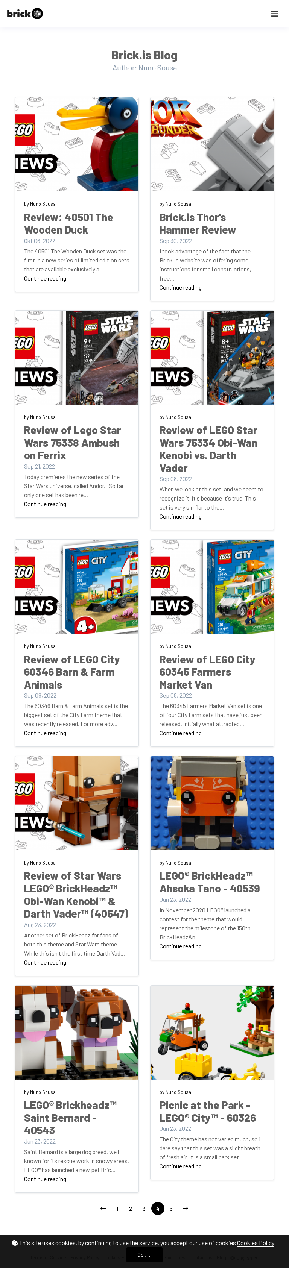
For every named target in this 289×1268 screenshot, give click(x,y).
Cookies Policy (255, 1242)
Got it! (144, 1254)
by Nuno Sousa (40, 204)
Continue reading (45, 278)
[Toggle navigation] (274, 14)
